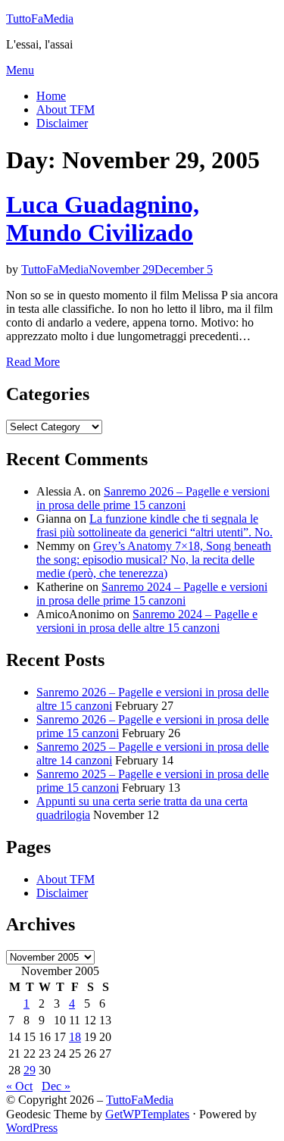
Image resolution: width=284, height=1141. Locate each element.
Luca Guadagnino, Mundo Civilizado (102, 218)
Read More (33, 361)
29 (29, 1070)
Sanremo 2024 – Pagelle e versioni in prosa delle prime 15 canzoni (151, 593)
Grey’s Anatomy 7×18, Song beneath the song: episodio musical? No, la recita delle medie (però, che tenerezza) (153, 559)
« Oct (19, 1086)
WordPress (32, 1127)
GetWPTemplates (147, 1114)
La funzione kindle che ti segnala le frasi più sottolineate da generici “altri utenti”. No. (154, 525)
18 (75, 1036)
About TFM (65, 109)
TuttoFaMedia (39, 18)
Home (51, 95)
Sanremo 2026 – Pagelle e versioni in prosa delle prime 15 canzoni (153, 498)
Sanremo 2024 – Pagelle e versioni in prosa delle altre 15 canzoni (146, 621)
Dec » (56, 1086)
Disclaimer (62, 123)
